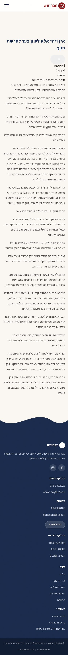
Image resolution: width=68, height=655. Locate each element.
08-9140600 (58, 549)
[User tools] (57, 59)
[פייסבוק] (61, 467)
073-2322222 (57, 486)
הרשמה (61, 600)
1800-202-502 (57, 543)
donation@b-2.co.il (54, 515)
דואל (59, 70)
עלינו (62, 574)
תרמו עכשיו (55, 524)
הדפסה (59, 66)
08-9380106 (58, 508)
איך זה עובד (58, 581)
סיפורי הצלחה (57, 587)
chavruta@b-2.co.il (54, 492)
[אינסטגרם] (53, 467)
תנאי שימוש (58, 616)
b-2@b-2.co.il (57, 556)
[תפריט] (6, 6)
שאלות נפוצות (57, 594)
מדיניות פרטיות (57, 623)
